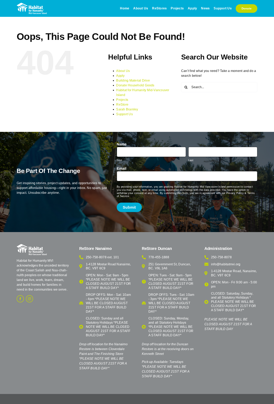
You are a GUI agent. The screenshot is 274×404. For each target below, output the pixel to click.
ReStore (122, 104)
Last (190, 160)
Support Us (124, 114)
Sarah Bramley (127, 109)
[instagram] (29, 298)
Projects (122, 99)
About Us (123, 71)
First (119, 160)
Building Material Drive (133, 80)
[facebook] (20, 298)
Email (121, 169)
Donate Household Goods (135, 85)
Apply (120, 75)
